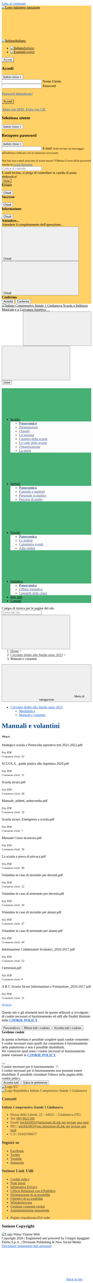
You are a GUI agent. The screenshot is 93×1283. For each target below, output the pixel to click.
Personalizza (11, 1028)
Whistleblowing (21, 1202)
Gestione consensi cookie (27, 1206)
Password (49, 86)
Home (14, 651)
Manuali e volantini (32, 715)
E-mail (47, 148)
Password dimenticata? (17, 93)
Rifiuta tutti (37, 1028)
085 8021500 (25, 1118)
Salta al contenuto (14, 3)
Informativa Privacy (23, 1187)
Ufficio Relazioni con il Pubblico (32, 1191)
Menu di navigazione (62, 698)
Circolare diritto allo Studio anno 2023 (36, 655)
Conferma (23, 301)
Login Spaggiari (22, 164)
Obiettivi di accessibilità (26, 1198)
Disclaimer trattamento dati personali (26, 1246)
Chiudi (7, 192)
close (6, 382)
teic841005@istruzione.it (54, 1122)
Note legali (17, 1183)
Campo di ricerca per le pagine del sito (28, 608)
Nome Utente (52, 81)
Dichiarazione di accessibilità (30, 1195)
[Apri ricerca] (57, 329)
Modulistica (27, 711)
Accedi (7, 59)
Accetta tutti (68, 1028)
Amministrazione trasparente (29, 1210)
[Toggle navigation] (36, 363)
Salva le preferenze (35, 1082)
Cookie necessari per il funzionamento (28, 1066)
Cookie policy (20, 1179)
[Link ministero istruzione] (21, 7)
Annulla (8, 301)
